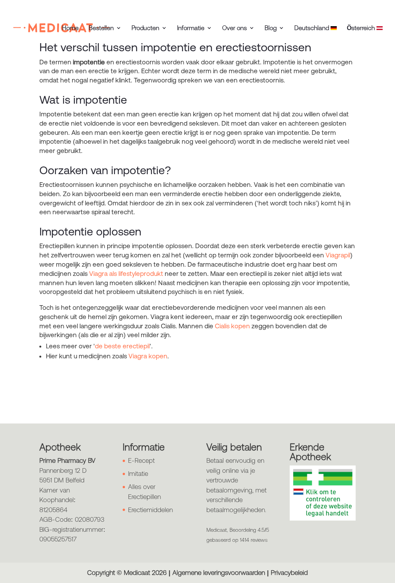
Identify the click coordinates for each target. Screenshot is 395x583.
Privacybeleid (289, 572)
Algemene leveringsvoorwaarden (218, 572)
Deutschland (312, 28)
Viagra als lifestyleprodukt (126, 273)
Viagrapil (338, 255)
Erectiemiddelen (150, 510)
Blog (271, 28)
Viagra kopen (147, 356)
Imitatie (138, 473)
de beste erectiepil (122, 346)
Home (70, 28)
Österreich (361, 28)
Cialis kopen (232, 326)
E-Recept (141, 460)
